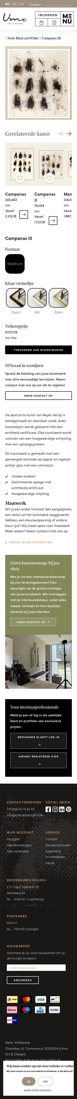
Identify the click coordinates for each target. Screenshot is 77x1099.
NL (7, 3)
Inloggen (48, 15)
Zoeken (35, 4)
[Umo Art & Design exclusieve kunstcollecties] (14, 19)
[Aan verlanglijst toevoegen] (20, 178)
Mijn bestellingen (19, 845)
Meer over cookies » (38, 1090)
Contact (52, 839)
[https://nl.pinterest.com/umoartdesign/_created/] (68, 809)
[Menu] (67, 18)
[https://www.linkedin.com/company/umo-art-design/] (62, 809)
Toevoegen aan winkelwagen (38, 349)
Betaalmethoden (58, 845)
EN (21, 3)
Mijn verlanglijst (18, 851)
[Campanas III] (38, 83)
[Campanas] (22, 164)
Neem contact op (38, 395)
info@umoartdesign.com (25, 815)
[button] (69, 134)
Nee (45, 1081)
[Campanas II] (51, 164)
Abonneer (23, 980)
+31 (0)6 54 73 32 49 (20, 809)
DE (14, 3)
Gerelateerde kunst (27, 133)
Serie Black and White (23, 38)
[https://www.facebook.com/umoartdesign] (48, 809)
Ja (28, 1081)
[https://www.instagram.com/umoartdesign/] (55, 809)
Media (50, 863)
